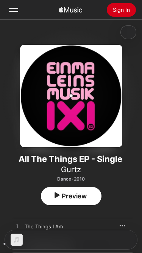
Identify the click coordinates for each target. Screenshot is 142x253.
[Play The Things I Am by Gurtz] (17, 226)
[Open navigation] (13, 10)
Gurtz (71, 169)
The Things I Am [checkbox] (44, 226)
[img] (70, 9)
